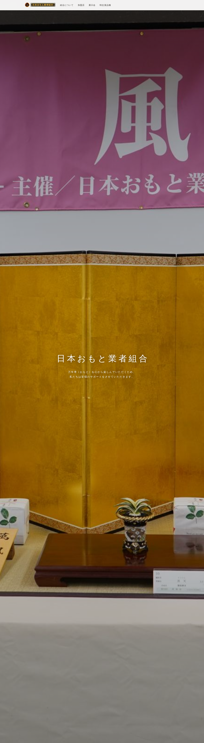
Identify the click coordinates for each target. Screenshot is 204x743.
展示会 (92, 5)
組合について (67, 5)
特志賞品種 (105, 5)
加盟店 (81, 5)
